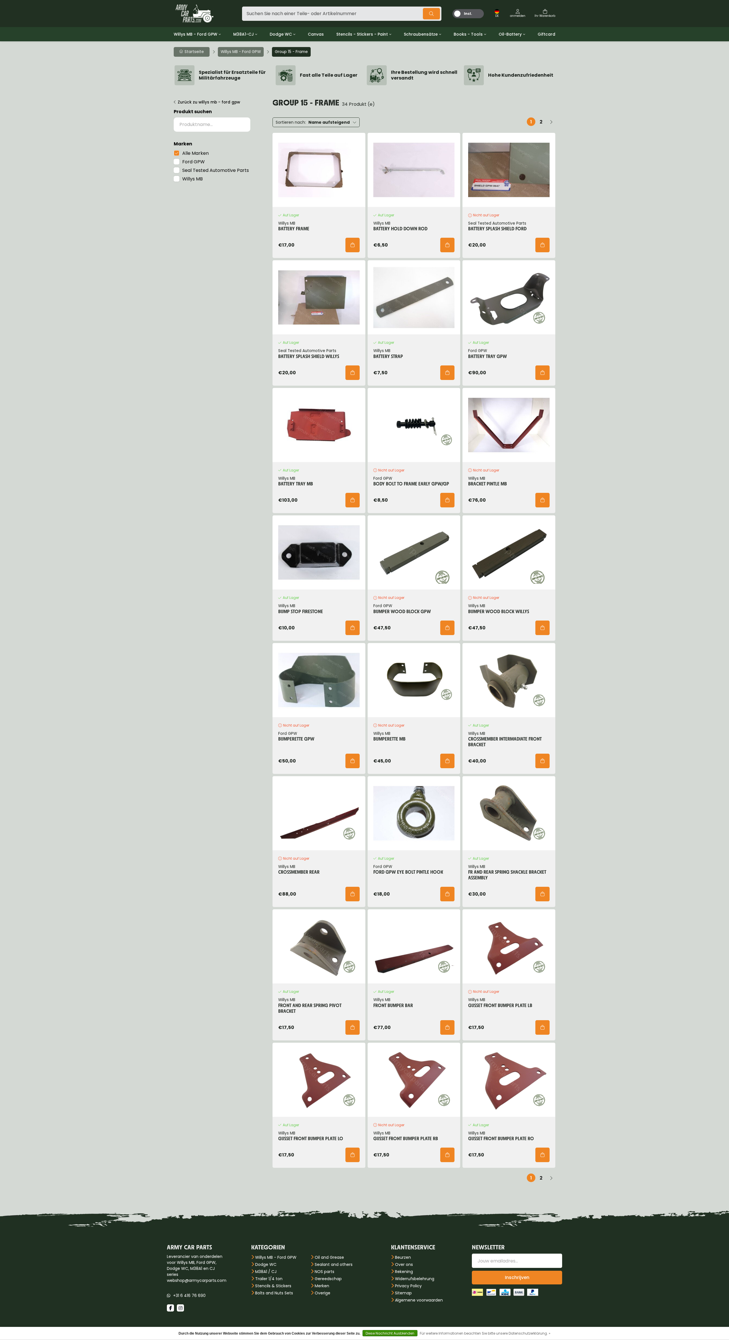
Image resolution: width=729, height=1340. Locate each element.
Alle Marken (195, 153)
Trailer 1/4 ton (268, 1279)
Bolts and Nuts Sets (274, 1293)
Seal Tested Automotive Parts (215, 170)
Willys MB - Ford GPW (195, 34)
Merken (322, 1286)
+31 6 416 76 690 (189, 1295)
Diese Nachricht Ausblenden (390, 1333)
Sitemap (403, 1293)
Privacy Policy (408, 1286)
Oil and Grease (329, 1257)
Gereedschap (328, 1279)
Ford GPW (193, 161)
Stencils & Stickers (273, 1286)
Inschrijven (517, 1277)
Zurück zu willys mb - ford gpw (209, 102)
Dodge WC (281, 34)
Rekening (404, 1271)
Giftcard (546, 34)
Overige (322, 1293)
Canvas (316, 34)
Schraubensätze (421, 34)
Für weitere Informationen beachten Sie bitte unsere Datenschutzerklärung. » (485, 1333)
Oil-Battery (510, 34)
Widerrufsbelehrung (414, 1279)
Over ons (404, 1264)
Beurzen (403, 1257)
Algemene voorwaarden (419, 1300)
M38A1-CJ (243, 34)
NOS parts (324, 1271)
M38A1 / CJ (266, 1271)
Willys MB (192, 179)
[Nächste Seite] (551, 121)
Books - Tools (468, 34)
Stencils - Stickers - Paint (362, 34)
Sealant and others (334, 1264)
